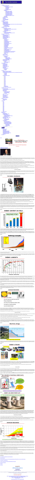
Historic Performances (6, 119)
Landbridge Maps (6, 29)
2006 (3, 108)
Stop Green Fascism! (5, 96)
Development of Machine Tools (7, 41)
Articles (5, 61)
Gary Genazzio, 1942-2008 (9, 13)
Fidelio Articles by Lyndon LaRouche (7, 87)
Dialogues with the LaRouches (6, 75)
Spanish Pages (15, 477)
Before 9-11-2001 (6, 86)
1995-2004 (5, 74)
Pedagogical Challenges (5, 36)
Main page (5, 68)
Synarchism (5, 93)
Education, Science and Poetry (6, 34)
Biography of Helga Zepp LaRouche (7, 71)
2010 (4, 80)
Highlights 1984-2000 (5, 22)
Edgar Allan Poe (6, 46)
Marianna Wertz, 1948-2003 (9, 11)
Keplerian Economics (6, 49)
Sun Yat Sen (5, 48)
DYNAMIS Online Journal (6, 133)
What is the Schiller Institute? (6, 5)
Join (15, 476)
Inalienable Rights (5, 65)
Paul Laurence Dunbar (6, 42)
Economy (3, 27)
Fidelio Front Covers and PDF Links (7, 132)
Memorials (5, 10)
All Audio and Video (6, 118)
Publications (3, 128)
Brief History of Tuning (6, 116)
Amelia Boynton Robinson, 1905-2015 (10, 15)
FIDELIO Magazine (5, 54)
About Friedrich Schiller (5, 37)
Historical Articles (5, 38)
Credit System (4, 31)
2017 (3, 101)
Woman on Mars (6, 62)
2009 (3, 106)
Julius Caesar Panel (8, 57)
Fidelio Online (4, 129)
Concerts (19, 476)
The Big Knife (6, 56)
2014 (3, 103)
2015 (4, 77)
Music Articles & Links (6, 121)
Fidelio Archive (4, 130)
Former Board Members (8, 9)
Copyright (4, 20)
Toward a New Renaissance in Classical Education (9, 51)
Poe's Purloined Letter (6, 50)
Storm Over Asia (5, 90)
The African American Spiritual (7, 123)
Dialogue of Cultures (5, 97)
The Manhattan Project (5, 17)
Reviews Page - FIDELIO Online (6, 117)
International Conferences (3, 462)
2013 (4, 78)
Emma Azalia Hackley (6, 44)
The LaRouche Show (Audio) (6, 26)
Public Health (4, 67)
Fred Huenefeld (7, 7)
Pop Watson (5, 69)
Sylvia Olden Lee (8, 124)
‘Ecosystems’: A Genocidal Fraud (4, 460)
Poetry (17, 477)
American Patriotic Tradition (6, 59)
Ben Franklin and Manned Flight (7, 43)
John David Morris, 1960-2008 (9, 14)
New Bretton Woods (6, 33)
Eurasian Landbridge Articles (7, 30)
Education (24, 476)
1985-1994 (5, 73)
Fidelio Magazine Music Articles (7, 122)
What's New (3, 134)
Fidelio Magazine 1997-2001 (6, 131)
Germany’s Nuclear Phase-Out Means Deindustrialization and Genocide (8, 461)
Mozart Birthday (6, 45)
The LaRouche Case (5, 63)
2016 (4, 76)
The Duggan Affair (5, 64)
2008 (4, 81)
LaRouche (3, 70)
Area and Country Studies (7, 91)
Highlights (21, 476)
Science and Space (5, 60)
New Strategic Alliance (5, 88)
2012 (3, 104)
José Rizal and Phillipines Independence (8, 47)
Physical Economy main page (7, 28)
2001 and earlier (4, 111)
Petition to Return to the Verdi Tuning (8, 115)
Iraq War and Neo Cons (5, 89)
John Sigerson (7, 8)
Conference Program (4, 147)
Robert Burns (5, 40)
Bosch (5, 53)
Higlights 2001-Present (5, 21)
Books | (17, 476)
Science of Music (3, 112)
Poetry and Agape (6, 52)
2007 (4, 82)
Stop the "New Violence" (6, 94)
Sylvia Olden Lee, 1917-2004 (9, 12)
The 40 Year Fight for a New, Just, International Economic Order (12, 72)
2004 (3, 109)
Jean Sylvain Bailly (6, 39)
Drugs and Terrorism (5, 95)
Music (14, 476)
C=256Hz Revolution (5, 114)
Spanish (2, 98)
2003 (4, 84)
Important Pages (4, 120)
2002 (4, 85)
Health (12, 477)
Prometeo (4, 100)
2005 (4, 83)
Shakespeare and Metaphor (9, 58)
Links (10, 476)
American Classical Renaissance (6, 24)
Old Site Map (4, 18)
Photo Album (5, 16)
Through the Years (6, 25)
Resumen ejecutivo (5, 99)
